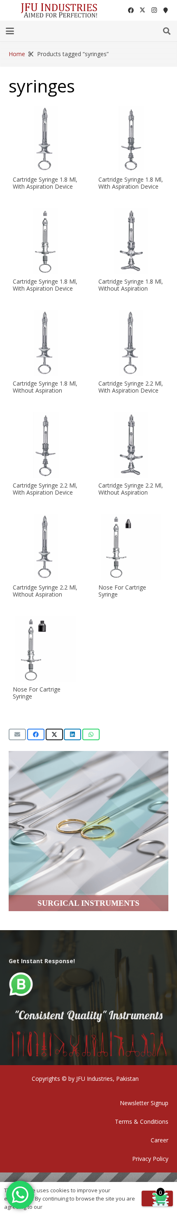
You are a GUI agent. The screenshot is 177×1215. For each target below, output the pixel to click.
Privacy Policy (150, 1159)
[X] (142, 10)
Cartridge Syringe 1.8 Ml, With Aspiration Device (45, 182)
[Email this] (17, 734)
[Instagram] (154, 10)
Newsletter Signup (144, 1103)
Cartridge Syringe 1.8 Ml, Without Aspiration (130, 284)
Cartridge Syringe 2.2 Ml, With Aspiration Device (130, 386)
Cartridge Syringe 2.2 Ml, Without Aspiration (130, 488)
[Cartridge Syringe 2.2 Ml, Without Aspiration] (131, 445)
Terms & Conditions (141, 1121)
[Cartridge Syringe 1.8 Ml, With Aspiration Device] (46, 139)
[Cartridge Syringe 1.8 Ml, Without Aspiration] (131, 241)
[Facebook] (131, 10)
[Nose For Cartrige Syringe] (131, 547)
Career (159, 1140)
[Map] (165, 10)
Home (17, 54)
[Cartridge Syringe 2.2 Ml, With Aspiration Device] (131, 343)
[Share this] (35, 734)
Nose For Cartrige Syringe (122, 590)
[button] (10, 31)
